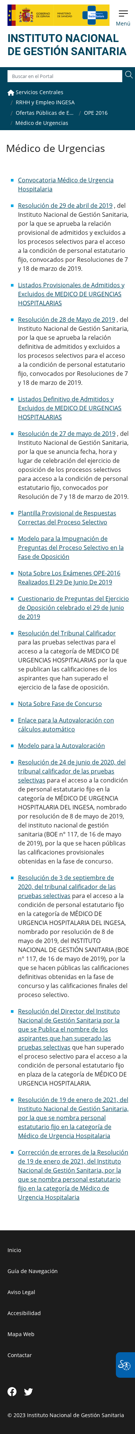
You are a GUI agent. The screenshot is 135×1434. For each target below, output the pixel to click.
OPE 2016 (96, 112)
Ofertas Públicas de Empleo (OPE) (46, 112)
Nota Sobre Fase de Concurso (60, 704)
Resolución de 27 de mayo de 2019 (67, 433)
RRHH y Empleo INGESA (45, 102)
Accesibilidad (24, 1313)
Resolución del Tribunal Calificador (67, 633)
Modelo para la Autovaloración (61, 746)
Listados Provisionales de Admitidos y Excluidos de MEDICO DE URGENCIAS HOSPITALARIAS (71, 294)
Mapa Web (21, 1334)
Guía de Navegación (33, 1271)
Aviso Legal (21, 1292)
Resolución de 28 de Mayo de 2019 (66, 319)
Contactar (20, 1355)
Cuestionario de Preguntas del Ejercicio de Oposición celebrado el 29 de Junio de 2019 (73, 608)
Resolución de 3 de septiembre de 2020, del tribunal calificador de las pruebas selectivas (67, 887)
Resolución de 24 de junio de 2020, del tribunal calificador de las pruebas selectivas (72, 771)
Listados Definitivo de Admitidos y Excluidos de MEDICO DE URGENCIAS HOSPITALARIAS (70, 408)
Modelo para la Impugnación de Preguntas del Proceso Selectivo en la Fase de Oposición (71, 548)
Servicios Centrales (38, 92)
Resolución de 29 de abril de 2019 (65, 205)
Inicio (14, 1250)
